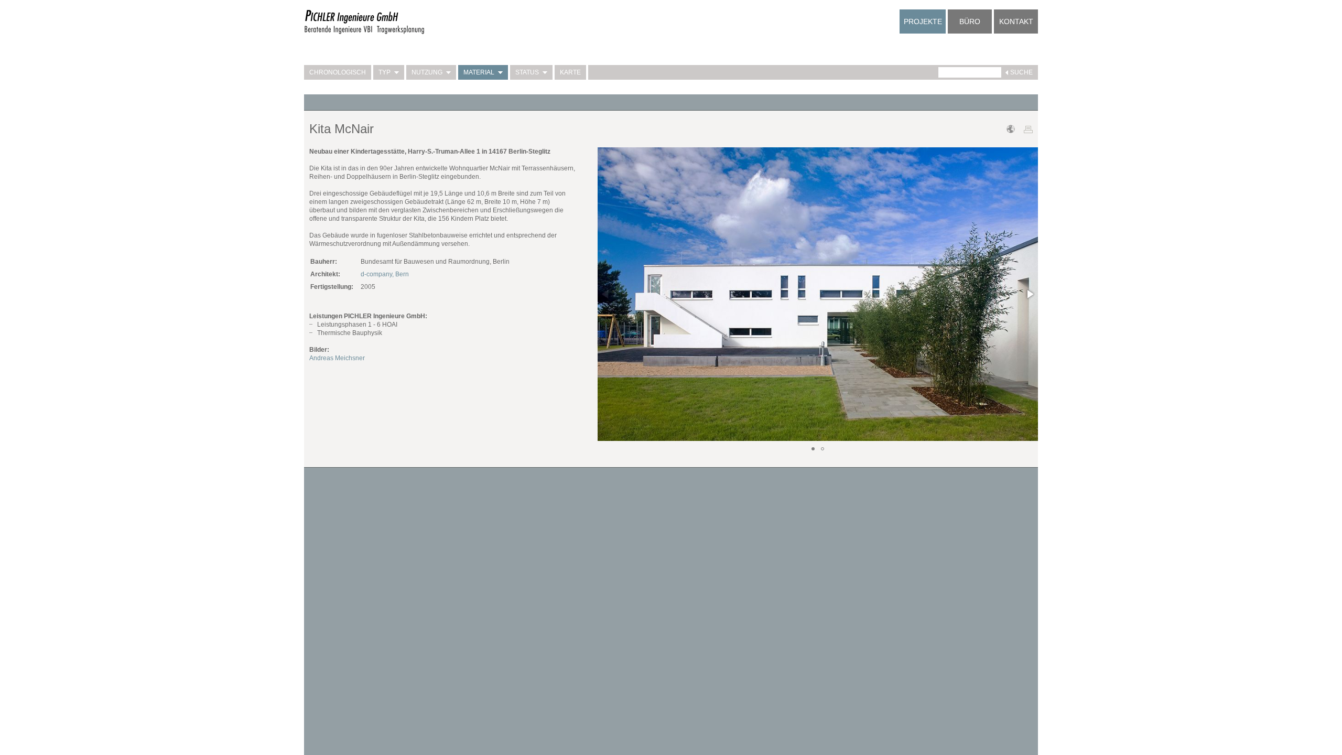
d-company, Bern (385, 274)
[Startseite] (364, 32)
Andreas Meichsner (337, 358)
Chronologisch (337, 72)
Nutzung (427, 72)
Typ (384, 72)
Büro (969, 21)
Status (527, 72)
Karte (570, 72)
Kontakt (1016, 21)
